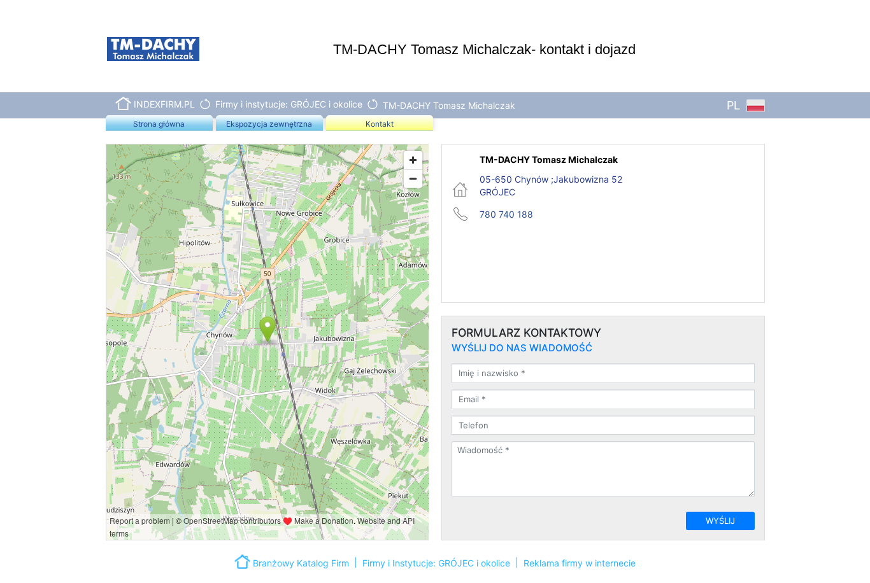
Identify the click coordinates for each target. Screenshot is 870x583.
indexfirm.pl (164, 104)
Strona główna (159, 124)
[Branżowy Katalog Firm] (243, 560)
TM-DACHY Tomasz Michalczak (449, 105)
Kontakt (380, 124)
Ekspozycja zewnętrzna (269, 124)
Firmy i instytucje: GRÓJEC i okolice (288, 104)
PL (735, 105)
